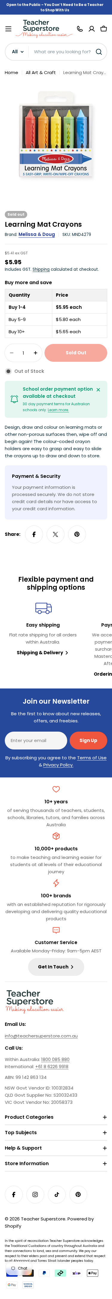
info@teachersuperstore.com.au (41, 1036)
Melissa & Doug (37, 234)
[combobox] (56, 52)
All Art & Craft (41, 72)
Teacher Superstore (43, 1219)
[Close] (98, 389)
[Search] (98, 51)
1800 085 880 (55, 1059)
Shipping (41, 269)
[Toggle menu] (8, 28)
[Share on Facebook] (34, 534)
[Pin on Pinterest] (77, 534)
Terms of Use (92, 758)
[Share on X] (56, 534)
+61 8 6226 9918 (51, 1066)
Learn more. (58, 409)
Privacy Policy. (58, 765)
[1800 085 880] (79, 28)
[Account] (91, 28)
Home (11, 72)
